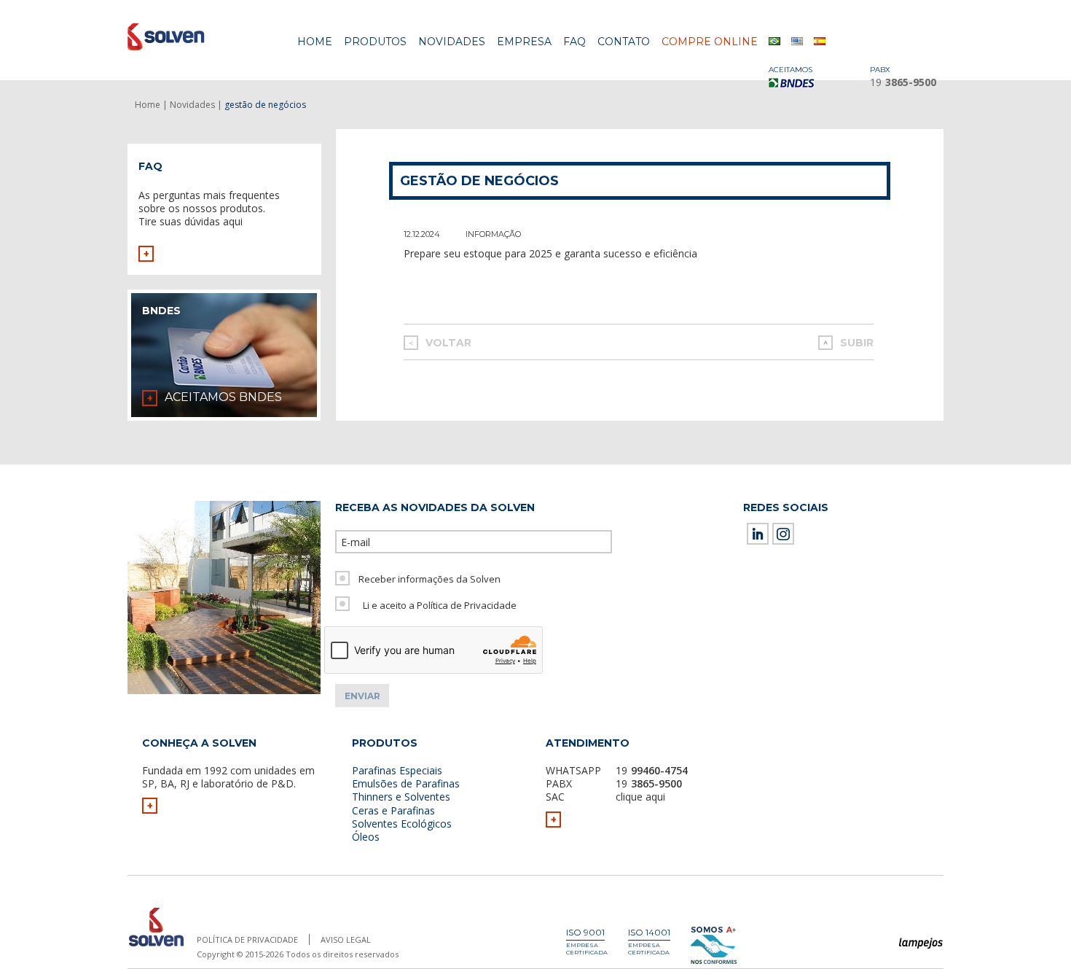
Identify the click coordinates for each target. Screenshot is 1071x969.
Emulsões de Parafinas (406, 783)
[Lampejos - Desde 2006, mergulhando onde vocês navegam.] (921, 944)
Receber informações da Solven (429, 578)
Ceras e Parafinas (393, 810)
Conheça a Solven (199, 743)
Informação (493, 234)
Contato (623, 41)
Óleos (366, 837)
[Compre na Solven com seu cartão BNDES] (798, 82)
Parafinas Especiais (397, 770)
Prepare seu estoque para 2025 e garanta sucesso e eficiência (550, 253)
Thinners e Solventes (401, 796)
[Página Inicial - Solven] (156, 947)
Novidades (451, 41)
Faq (574, 41)
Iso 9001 (585, 932)
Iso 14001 (649, 932)
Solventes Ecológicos (402, 823)
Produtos (375, 41)
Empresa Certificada (587, 948)
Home (314, 41)
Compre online (710, 41)
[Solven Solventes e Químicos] (199, 36)
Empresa (524, 41)
